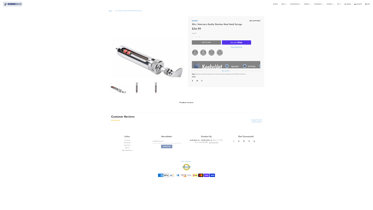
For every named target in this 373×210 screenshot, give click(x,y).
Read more (225, 71)
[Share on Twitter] (197, 80)
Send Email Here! (214, 142)
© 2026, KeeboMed (186, 161)
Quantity (194, 33)
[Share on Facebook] (192, 80)
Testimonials (127, 143)
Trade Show (127, 145)
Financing (127, 140)
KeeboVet (195, 21)
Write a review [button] (257, 121)
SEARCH (275, 4)
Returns (127, 148)
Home (110, 11)
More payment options (236, 47)
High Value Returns (127, 150)
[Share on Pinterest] (202, 80)
